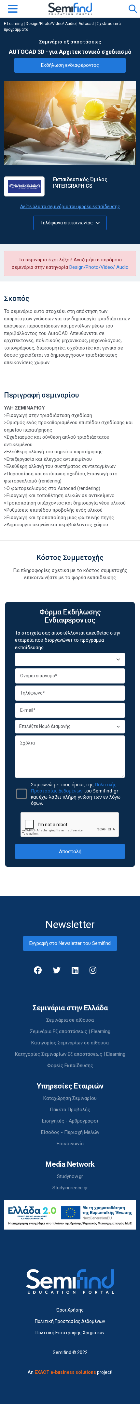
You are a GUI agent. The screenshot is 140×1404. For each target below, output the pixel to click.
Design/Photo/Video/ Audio (51, 23)
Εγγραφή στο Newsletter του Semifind (70, 943)
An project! (70, 1372)
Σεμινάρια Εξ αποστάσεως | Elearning (70, 1031)
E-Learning (13, 23)
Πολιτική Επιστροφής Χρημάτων (70, 1332)
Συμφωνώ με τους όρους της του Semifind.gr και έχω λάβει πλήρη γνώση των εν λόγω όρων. (75, 793)
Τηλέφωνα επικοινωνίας (67, 222)
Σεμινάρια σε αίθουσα (70, 1020)
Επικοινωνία (70, 1144)
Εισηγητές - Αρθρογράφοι (70, 1121)
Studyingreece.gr (70, 1188)
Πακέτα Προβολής (70, 1109)
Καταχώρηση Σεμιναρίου (70, 1098)
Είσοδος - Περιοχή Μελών (70, 1132)
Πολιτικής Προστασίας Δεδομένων (73, 787)
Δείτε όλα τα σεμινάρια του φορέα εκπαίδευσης (70, 206)
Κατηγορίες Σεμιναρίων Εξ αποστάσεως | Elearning (70, 1054)
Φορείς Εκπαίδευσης (70, 1065)
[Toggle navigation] (12, 9)
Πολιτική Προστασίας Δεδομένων (70, 1321)
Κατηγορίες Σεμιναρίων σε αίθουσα (70, 1043)
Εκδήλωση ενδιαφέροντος (70, 65)
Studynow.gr (70, 1176)
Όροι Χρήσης (70, 1310)
